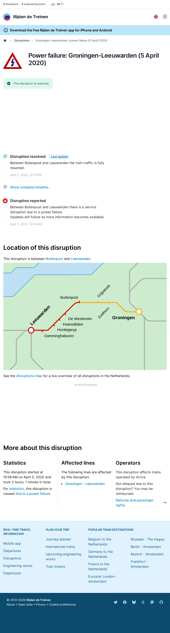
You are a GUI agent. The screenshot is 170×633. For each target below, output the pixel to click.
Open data (25, 604)
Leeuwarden (80, 259)
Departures (12, 551)
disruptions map (29, 376)
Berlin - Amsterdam (146, 547)
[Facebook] (125, 602)
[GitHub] (161, 602)
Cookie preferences (62, 604)
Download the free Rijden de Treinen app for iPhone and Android (61, 30)
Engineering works (17, 566)
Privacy (41, 604)
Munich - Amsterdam (147, 554)
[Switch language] (156, 16)
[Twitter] (116, 602)
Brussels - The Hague (147, 539)
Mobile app (12, 543)
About (11, 604)
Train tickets (55, 566)
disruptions (10, 4)
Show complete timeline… (30, 187)
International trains (60, 547)
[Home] (5, 40)
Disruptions (22, 40)
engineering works (33, 4)
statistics (16, 489)
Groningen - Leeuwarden (85, 484)
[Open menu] (165, 16)
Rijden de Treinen (38, 600)
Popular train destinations (110, 529)
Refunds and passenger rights (134, 502)
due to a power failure (33, 493)
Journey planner (58, 539)
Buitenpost (54, 259)
